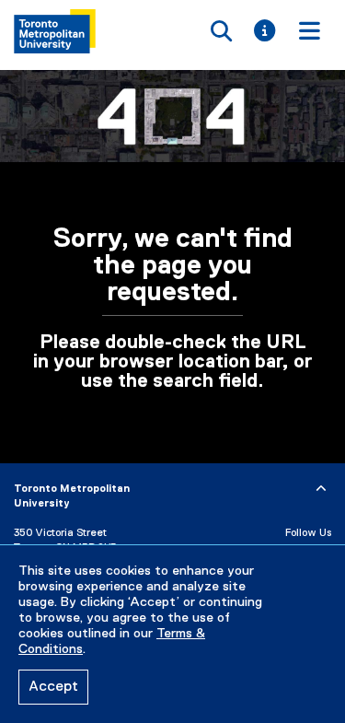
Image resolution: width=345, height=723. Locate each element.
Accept (53, 687)
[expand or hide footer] (321, 489)
